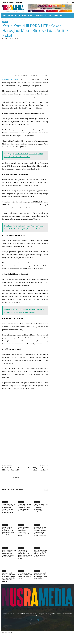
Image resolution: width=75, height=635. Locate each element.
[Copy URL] (36, 44)
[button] (71, 16)
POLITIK (10, 15)
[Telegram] (27, 44)
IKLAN (61, 15)
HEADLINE (17, 15)
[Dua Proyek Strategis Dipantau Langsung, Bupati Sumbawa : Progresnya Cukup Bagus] (41, 543)
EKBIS (4, 571)
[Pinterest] (13, 44)
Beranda (4, 20)
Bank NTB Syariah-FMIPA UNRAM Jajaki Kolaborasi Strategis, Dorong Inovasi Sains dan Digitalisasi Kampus (8, 577)
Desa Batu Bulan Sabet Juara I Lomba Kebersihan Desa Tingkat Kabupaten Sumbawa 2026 (9, 553)
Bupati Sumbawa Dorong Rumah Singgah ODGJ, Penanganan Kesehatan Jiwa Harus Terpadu (24, 531)
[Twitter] (70, 2)
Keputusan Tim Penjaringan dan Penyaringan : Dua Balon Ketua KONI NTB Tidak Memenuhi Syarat (25, 554)
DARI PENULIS (19, 489)
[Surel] (31, 44)
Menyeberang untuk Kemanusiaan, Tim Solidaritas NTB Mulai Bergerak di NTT (40, 575)
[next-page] (47, 490)
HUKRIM (24, 15)
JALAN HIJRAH (48, 15)
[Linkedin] (22, 44)
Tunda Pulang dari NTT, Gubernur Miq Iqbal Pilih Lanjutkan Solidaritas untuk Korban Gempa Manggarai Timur (9, 508)
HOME (4, 15)
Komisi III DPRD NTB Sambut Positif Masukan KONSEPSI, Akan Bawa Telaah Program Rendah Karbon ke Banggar (40, 531)
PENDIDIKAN (39, 15)
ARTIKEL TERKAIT (8, 489)
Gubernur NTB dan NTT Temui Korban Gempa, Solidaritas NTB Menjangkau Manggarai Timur (41, 507)
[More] (40, 44)
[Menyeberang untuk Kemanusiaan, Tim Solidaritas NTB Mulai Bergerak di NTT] (41, 566)
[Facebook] (64, 2)
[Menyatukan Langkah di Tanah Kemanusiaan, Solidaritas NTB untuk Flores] (25, 566)
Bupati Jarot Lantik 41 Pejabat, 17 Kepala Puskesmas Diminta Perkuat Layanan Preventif (24, 507)
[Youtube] (73, 2)
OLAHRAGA (31, 15)
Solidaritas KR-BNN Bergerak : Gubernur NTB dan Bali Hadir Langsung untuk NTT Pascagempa (8, 530)
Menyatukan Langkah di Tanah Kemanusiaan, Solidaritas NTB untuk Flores (25, 575)
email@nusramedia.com (42, 620)
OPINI (56, 15)
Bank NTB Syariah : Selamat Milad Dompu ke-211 (38, 469)
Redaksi (8, 39)
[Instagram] (67, 2)
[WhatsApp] (18, 44)
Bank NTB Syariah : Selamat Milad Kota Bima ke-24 (12, 469)
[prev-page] (45, 490)
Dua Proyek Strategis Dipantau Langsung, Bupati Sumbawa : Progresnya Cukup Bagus (40, 553)
